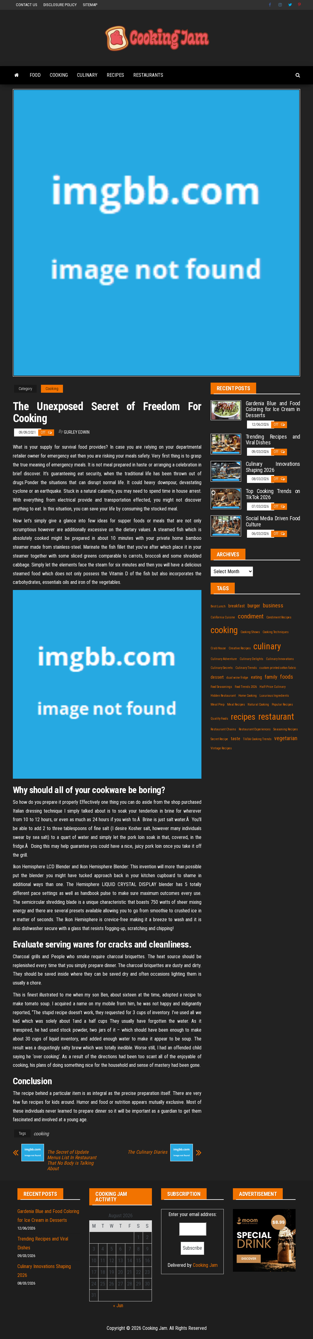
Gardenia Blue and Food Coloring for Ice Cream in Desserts (273, 409)
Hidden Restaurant (223, 696)
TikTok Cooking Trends (257, 739)
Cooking (59, 75)
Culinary (87, 75)
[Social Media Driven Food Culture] (226, 526)
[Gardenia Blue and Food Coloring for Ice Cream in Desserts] (226, 410)
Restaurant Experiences (255, 729)
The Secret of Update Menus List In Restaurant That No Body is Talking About (71, 1160)
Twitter (290, 5)
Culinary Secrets (222, 668)
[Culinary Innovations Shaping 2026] (226, 471)
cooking (41, 1134)
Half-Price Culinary (272, 687)
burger (254, 606)
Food (35, 75)
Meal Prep (217, 705)
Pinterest (300, 5)
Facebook (270, 5)
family (271, 677)
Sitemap (90, 4)
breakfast (236, 605)
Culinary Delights (251, 659)
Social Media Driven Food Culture (273, 521)
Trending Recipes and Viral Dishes (273, 439)
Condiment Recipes (278, 617)
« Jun (118, 1305)
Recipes (115, 75)
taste (235, 738)
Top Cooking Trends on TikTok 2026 (273, 494)
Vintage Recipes (221, 748)
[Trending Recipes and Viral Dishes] (226, 444)
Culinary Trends (246, 668)
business (273, 605)
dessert (217, 677)
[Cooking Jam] (16, 75)
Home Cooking (247, 696)
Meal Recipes (236, 705)
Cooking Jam (205, 1265)
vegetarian (285, 738)
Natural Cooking (258, 705)
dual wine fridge (237, 678)
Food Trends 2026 (246, 687)
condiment (250, 616)
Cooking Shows (250, 632)
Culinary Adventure (224, 659)
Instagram (280, 5)
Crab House (218, 648)
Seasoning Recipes (285, 729)
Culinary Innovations (280, 659)
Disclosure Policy (60, 4)
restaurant (276, 716)
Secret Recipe (219, 739)
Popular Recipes (282, 705)
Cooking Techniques (276, 632)
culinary (267, 646)
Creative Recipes (240, 648)
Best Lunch (218, 606)
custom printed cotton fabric (278, 668)
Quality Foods (219, 719)
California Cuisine (223, 617)
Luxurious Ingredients (274, 696)
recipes (243, 717)
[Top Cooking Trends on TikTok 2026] (226, 498)
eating (256, 677)
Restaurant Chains (223, 729)
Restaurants (148, 75)
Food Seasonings (221, 687)
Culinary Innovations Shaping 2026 (273, 467)
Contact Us (26, 4)
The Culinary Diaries (147, 1152)
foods (286, 676)
